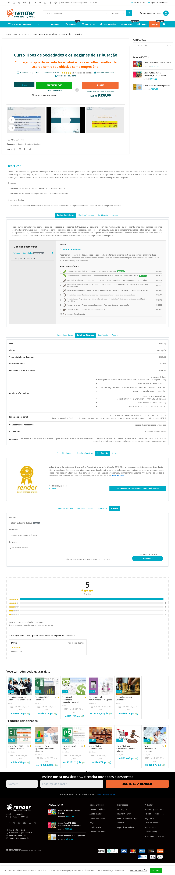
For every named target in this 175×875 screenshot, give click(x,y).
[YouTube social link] (24, 2)
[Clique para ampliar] (11, 128)
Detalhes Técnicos (86, 215)
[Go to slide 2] (89, 771)
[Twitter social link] (14, 2)
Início (8, 34)
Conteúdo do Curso (65, 215)
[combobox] (153, 45)
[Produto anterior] (160, 34)
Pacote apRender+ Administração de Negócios (100, 698)
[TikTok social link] (50, 2)
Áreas (15, 34)
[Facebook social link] (9, 2)
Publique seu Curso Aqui (127, 818)
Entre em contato (152, 822)
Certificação (103, 215)
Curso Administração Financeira (150, 748)
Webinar (120, 822)
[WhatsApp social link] (45, 2)
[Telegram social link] (55, 2)
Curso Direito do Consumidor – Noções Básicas (125, 748)
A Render (148, 805)
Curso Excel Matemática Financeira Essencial (70, 699)
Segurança (149, 818)
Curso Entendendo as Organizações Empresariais (19, 698)
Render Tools (95, 827)
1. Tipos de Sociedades (28, 253)
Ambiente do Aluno (98, 831)
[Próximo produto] (167, 34)
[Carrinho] (166, 13)
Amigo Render (95, 814)
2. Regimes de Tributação (24, 258)
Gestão (20, 144)
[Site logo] (20, 13)
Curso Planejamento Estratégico (124, 698)
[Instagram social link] (19, 2)
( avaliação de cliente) (82, 73)
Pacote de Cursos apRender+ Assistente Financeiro (44, 748)
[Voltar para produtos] (164, 34)
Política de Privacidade (154, 814)
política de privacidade (105, 794)
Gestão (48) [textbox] (141, 45)
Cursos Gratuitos (97, 805)
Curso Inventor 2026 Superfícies (157, 85)
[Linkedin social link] (34, 2)
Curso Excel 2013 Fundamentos (42, 698)
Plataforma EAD (124, 814)
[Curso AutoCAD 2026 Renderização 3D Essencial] (137, 76)
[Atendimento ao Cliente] (164, 24)
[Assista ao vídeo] (11, 120)
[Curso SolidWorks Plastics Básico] (137, 64)
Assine (100, 85)
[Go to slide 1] (86, 771)
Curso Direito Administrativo (95, 747)
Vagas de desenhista (125, 827)
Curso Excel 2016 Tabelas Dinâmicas (16, 747)
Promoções (122, 809)
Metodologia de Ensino (154, 809)
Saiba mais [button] (148, 558)
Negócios (25, 34)
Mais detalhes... (118, 475)
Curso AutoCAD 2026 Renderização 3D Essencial (155, 74)
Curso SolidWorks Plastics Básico (158, 62)
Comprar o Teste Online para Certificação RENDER (137, 488)
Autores (115, 215)
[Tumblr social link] (29, 2)
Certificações (122, 805)
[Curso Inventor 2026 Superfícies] (137, 87)
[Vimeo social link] (40, 2)
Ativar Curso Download (154, 836)
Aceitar (155, 870)
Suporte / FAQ (151, 831)
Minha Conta (150, 827)
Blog (91, 822)
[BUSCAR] (129, 13)
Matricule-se (54, 85)
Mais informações (138, 870)
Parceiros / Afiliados (98, 809)
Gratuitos (28, 144)
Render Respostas (97, 818)
